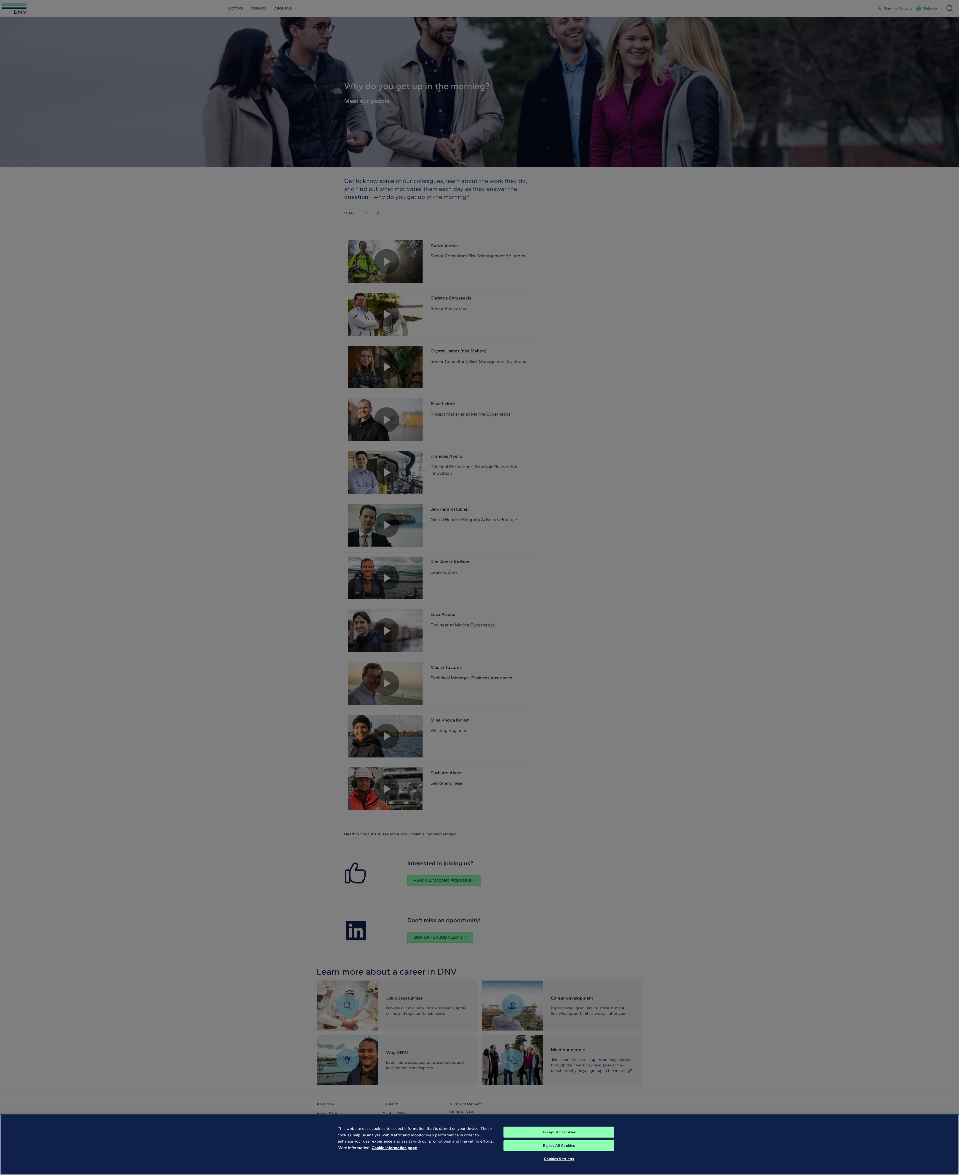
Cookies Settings (559, 1159)
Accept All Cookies (559, 1132)
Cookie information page (394, 1147)
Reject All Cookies (559, 1145)
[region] (479, 1144)
